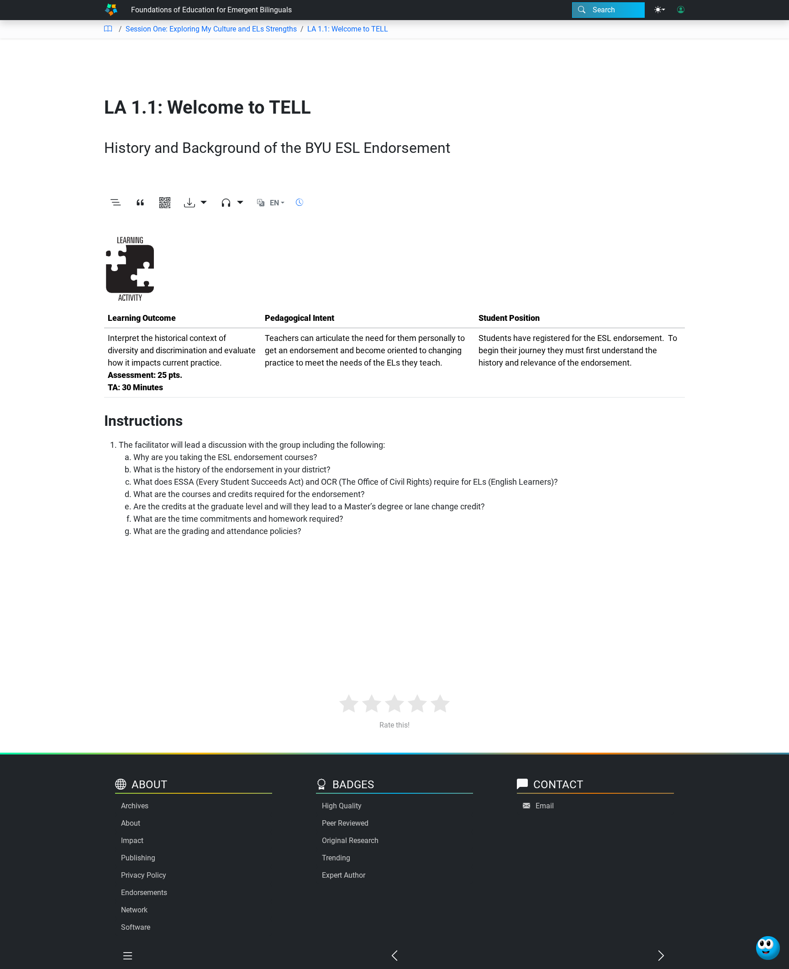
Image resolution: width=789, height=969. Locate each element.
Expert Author (343, 875)
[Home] (111, 10)
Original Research (350, 840)
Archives (134, 805)
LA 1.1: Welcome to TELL (347, 29)
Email (545, 805)
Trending (336, 858)
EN (274, 203)
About (130, 823)
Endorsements (144, 892)
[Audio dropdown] (232, 203)
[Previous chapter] (394, 956)
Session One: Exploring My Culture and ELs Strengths (211, 29)
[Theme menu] (659, 10)
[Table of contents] (107, 29)
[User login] (680, 10)
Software (135, 927)
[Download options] (195, 203)
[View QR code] (164, 203)
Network (134, 910)
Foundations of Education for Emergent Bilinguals (211, 9)
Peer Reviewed (345, 823)
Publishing (138, 858)
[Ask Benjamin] (768, 948)
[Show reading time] (299, 202)
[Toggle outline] (115, 203)
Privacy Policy (143, 875)
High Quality (342, 805)
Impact (132, 840)
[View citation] (140, 203)
